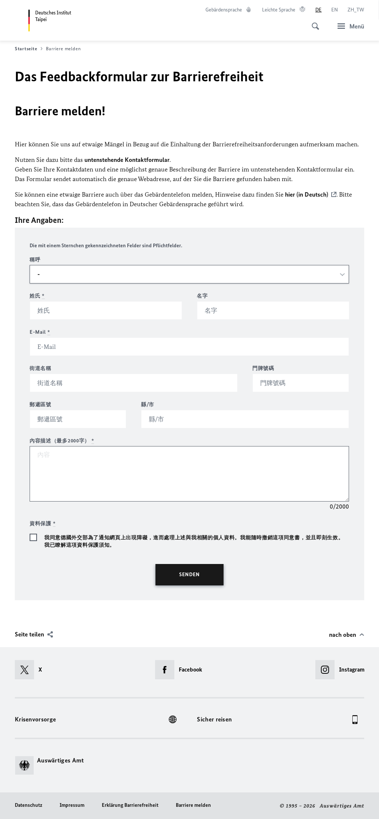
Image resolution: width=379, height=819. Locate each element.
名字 (202, 296)
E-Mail (40, 332)
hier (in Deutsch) (306, 194)
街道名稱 (40, 368)
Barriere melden (193, 805)
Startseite (26, 48)
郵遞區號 (40, 404)
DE (318, 10)
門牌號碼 (263, 368)
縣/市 (147, 404)
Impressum (72, 805)
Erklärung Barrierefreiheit (130, 805)
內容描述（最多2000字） (62, 441)
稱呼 (35, 259)
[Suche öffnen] (313, 22)
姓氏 (37, 296)
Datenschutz (28, 805)
